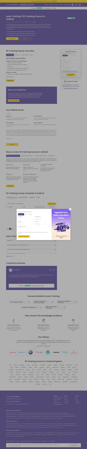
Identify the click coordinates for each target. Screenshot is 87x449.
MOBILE (19, 221)
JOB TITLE (36, 221)
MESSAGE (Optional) (21, 226)
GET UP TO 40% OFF (24, 236)
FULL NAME (20, 216)
